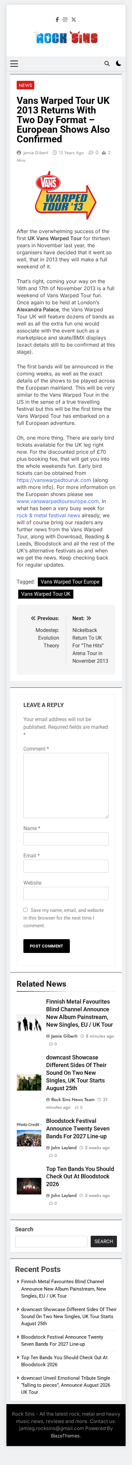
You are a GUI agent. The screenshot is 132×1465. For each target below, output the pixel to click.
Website (32, 883)
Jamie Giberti (35, 152)
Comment (36, 749)
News (25, 85)
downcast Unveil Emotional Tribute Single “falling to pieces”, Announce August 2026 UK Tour (65, 1385)
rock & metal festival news (48, 515)
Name (31, 828)
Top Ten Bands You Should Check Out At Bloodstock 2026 (80, 1177)
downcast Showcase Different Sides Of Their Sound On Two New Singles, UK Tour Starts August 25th (76, 1072)
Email (31, 856)
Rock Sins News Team (73, 1099)
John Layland (64, 1147)
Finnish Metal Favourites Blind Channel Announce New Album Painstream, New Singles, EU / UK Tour (63, 1289)
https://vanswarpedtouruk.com (54, 480)
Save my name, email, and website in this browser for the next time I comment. (63, 918)
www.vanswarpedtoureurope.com (58, 501)
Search (24, 1229)
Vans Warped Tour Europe (70, 582)
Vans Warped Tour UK (45, 594)
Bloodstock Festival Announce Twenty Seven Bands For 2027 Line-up (78, 1129)
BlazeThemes (65, 1435)
